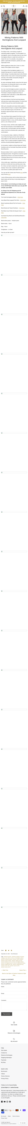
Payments (3, 1060)
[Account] (23, 6)
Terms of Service (5, 1076)
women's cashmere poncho (6, 959)
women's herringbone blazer (17, 961)
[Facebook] (2, 1101)
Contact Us (4, 1052)
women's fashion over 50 (6, 961)
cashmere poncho (7, 956)
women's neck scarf (5, 965)
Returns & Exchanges (6, 1055)
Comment (3, 1000)
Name (2, 986)
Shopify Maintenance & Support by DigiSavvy (8, 1123)
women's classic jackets (6, 960)
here (21, 172)
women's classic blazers (18, 959)
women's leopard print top (18, 964)
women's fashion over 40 (17, 960)
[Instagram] (7, 1101)
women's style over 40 (14, 965)
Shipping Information (6, 1057)
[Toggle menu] (1, 6)
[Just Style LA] (14, 6)
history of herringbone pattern (17, 957)
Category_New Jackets (6, 957)
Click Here (20, 197)
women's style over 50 (5, 967)
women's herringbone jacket (7, 963)
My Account (4, 1071)
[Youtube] (4, 1101)
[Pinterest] (10, 1101)
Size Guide (4, 1050)
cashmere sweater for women (18, 956)
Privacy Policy (4, 1078)
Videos (3, 1073)
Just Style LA (7, 1122)
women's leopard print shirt (6, 964)
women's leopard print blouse (19, 963)
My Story (3, 1062)
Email (2, 993)
